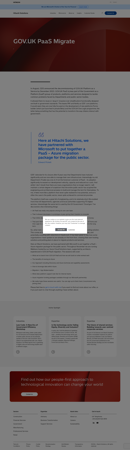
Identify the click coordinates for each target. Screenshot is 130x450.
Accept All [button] (61, 229)
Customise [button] (71, 229)
